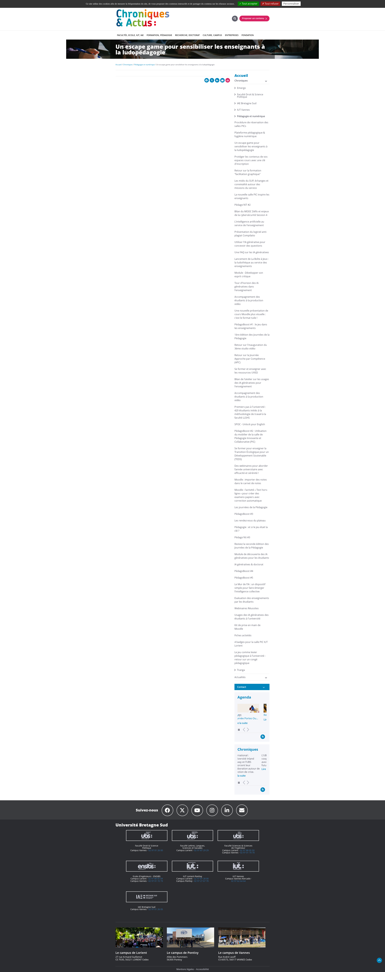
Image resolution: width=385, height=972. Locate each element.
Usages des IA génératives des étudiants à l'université (251, 616)
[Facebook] (167, 810)
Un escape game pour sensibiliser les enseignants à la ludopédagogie (250, 146)
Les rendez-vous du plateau (250, 520)
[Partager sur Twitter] (212, 80)
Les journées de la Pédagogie (250, 507)
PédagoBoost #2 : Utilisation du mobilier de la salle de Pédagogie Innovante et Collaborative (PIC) (250, 436)
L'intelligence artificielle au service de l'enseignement (249, 223)
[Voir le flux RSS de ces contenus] (262, 736)
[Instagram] (212, 810)
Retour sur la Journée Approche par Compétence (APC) (249, 358)
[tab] (252, 687)
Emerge (241, 88)
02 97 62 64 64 (238, 881)
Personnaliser (291, 3)
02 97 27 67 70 (201, 881)
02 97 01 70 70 (247, 852)
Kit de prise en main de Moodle (247, 626)
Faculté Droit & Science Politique (250, 95)
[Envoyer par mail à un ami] (222, 80)
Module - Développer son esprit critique (248, 274)
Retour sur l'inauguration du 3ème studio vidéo (250, 346)
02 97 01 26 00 (155, 850)
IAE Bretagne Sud (246, 103)
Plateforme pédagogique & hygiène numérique (249, 134)
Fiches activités (242, 635)
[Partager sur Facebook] (206, 80)
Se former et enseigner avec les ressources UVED (250, 370)
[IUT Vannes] (238, 866)
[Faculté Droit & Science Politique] (146, 835)
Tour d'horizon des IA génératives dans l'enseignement (246, 286)
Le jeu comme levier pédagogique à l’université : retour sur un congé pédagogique (249, 658)
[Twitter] (182, 810)
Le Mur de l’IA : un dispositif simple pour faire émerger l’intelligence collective (249, 588)
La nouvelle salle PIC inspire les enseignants (251, 196)
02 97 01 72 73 (155, 881)
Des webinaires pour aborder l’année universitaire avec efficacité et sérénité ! (251, 469)
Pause (239, 729)
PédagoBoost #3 (243, 514)
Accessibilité (202, 969)
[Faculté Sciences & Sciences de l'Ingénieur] (238, 835)
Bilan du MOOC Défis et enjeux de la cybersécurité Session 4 (251, 213)
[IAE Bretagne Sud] (146, 896)
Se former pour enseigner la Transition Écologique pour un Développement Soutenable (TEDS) (251, 454)
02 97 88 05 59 (155, 878)
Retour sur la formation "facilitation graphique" (247, 172)
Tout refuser (271, 3)
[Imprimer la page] (227, 80)
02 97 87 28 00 (201, 878)
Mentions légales (185, 969)
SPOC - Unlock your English (249, 424)
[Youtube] (197, 810)
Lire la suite (243, 719)
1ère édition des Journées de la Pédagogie (252, 336)
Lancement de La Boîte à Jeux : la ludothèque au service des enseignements (251, 262)
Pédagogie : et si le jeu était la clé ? (251, 528)
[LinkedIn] (227, 810)
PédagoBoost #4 (243, 571)
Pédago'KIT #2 (242, 204)
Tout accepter (249, 3)
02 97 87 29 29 (201, 850)
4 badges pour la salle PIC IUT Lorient (251, 643)
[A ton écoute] (242, 810)
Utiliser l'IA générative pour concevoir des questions (249, 243)
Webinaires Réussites (246, 608)
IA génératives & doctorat (248, 564)
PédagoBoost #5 (243, 577)
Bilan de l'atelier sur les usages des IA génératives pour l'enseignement (251, 383)
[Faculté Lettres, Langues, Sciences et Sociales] (192, 835)
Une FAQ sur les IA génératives (251, 252)
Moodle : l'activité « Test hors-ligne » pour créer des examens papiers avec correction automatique (251, 495)
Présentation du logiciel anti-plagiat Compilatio (250, 233)
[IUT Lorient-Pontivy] (192, 866)
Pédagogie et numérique (251, 116)
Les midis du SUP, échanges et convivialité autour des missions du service (251, 184)
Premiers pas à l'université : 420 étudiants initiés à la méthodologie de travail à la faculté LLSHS (250, 412)
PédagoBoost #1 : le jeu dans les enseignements (250, 326)
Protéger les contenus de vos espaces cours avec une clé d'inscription (251, 160)
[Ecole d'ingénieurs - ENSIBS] (146, 866)
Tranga (241, 670)
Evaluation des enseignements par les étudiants (251, 599)
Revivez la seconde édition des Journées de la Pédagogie (251, 545)
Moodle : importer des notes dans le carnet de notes (250, 481)
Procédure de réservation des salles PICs (251, 124)
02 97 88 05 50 (247, 850)
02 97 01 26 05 (155, 909)
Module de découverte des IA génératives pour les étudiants (251, 556)
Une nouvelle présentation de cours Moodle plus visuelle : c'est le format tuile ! (251, 314)
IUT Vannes (243, 109)
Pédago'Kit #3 (242, 537)
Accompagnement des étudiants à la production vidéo (248, 300)
